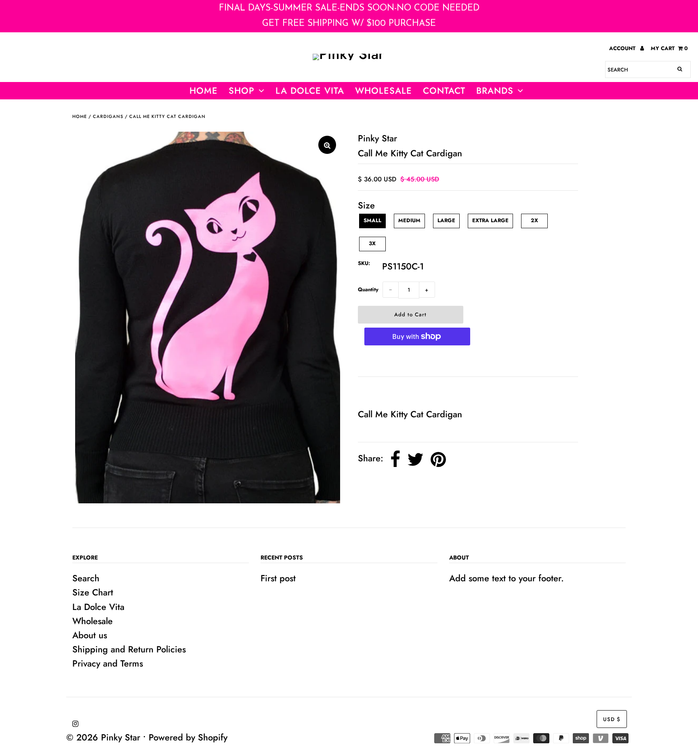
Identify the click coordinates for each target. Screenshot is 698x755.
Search (85, 578)
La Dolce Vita (309, 90)
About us (89, 635)
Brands (494, 90)
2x (534, 220)
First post (278, 578)
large (446, 220)
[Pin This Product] (438, 459)
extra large (490, 220)
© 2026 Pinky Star (103, 737)
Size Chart (92, 592)
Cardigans (108, 116)
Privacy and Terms (107, 663)
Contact (444, 90)
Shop (241, 90)
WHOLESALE (383, 90)
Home (203, 90)
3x (372, 243)
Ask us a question (396, 391)
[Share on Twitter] (415, 459)
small (372, 220)
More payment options (417, 361)
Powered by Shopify (188, 737)
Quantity (368, 289)
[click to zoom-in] (327, 145)
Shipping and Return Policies (129, 649)
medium (409, 220)
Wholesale (92, 620)
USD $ (611, 719)
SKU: (364, 263)
